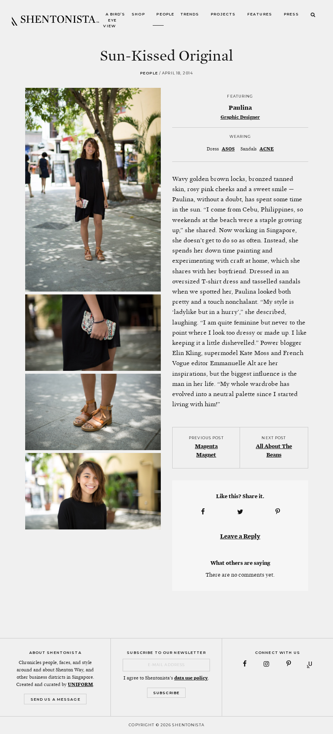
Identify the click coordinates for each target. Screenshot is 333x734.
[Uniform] (310, 664)
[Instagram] (266, 664)
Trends (189, 14)
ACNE (266, 149)
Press (291, 14)
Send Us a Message (55, 699)
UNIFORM (80, 684)
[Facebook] (244, 664)
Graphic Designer (240, 117)
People (165, 14)
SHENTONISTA (55, 20)
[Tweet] (240, 512)
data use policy (191, 678)
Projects (223, 14)
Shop (138, 14)
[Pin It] (278, 512)
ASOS (228, 149)
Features (259, 14)
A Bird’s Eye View (114, 20)
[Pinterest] (288, 664)
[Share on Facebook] (202, 512)
